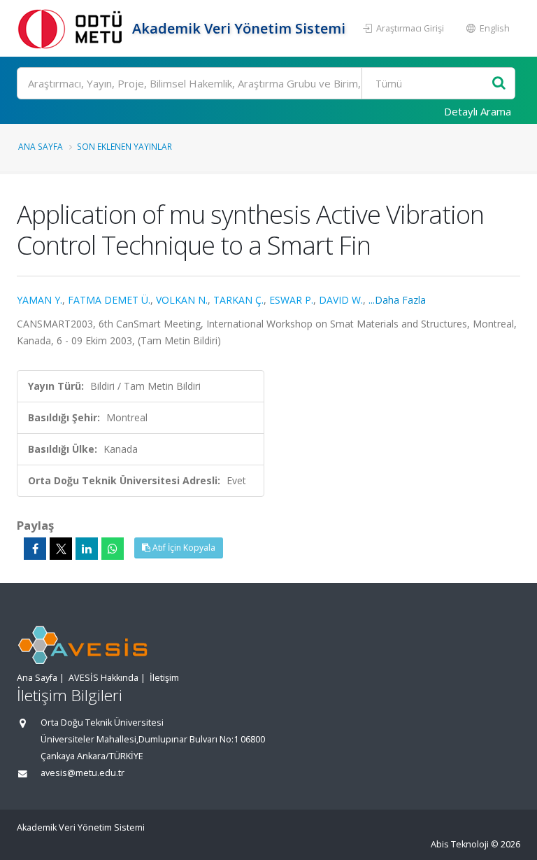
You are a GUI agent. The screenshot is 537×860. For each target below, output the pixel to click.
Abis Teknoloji (460, 844)
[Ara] (499, 83)
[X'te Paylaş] (61, 548)
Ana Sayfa (40, 146)
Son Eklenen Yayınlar (124, 146)
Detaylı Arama (477, 111)
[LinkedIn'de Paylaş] (87, 548)
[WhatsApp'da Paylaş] (112, 548)
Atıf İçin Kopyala (182, 548)
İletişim (164, 678)
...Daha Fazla (397, 299)
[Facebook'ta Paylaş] (35, 548)
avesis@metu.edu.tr (82, 773)
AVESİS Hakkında (103, 678)
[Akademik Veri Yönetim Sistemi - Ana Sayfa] (73, 28)
